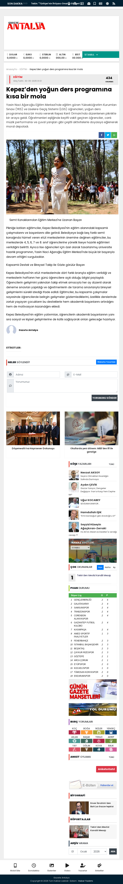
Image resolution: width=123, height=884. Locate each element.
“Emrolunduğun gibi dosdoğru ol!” (98, 515)
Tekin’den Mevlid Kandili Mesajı (91, 577)
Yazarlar (82, 870)
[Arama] (75, 3)
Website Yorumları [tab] (106, 362)
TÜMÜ (111, 464)
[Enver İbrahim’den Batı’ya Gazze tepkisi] (79, 807)
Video (67, 870)
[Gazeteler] (100, 3)
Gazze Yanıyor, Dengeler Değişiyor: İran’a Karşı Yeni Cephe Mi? (92, 491)
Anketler (99, 870)
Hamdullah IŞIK (91, 512)
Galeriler (51, 870)
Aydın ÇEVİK (89, 485)
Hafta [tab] (108, 567)
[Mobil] (68, 3)
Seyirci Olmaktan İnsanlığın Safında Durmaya (94, 478)
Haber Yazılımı (85, 880)
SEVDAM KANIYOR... (90, 503)
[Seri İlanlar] (94, 3)
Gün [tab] (100, 567)
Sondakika (33, 870)
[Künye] (107, 3)
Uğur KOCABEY (90, 500)
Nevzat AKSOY (90, 472)
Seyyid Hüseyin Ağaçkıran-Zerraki (93, 526)
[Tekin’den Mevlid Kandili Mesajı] (79, 831)
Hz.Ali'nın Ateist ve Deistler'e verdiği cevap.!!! (93, 533)
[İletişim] (82, 3)
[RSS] (114, 3)
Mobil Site (15, 870)
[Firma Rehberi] (89, 3)
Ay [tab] (114, 567)
